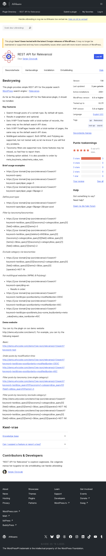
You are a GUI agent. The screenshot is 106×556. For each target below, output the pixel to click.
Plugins (31, 498)
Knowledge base (11, 436)
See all (100, 181)
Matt (6, 516)
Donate (85, 498)
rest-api (92, 126)
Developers (59, 498)
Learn (57, 489)
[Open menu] (102, 4)
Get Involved (86, 489)
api (91, 120)
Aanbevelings (31, 70)
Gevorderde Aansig (82, 133)
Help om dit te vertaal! (78, 19)
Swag (84, 503)
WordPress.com (11, 511)
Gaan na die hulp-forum (84, 206)
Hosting (6, 498)
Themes (32, 493)
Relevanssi (34, 91)
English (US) (98, 114)
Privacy (6, 503)
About (5, 489)
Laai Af (99, 56)
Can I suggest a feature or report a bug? (22, 444)
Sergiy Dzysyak (30, 58)
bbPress (8, 520)
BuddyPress (10, 525)
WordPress (8, 91)
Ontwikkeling (66, 70)
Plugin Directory (9, 12)
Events (83, 493)
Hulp (101, 70)
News (5, 493)
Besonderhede (12, 70)
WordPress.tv (62, 503)
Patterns (32, 503)
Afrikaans (13, 537)
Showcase (33, 489)
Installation (49, 70)
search (99, 126)
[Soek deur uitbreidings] (30, 27)
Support (58, 493)
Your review (78, 181)
